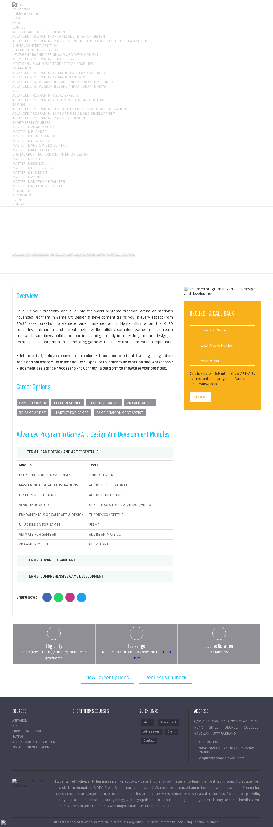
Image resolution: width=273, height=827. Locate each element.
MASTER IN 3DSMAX (28, 163)
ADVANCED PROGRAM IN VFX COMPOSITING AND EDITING (58, 100)
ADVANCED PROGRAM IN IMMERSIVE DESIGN (48, 118)
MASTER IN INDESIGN (29, 172)
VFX (15, 91)
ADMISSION (21, 195)
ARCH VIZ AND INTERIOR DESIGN (38, 32)
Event (172, 732)
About (147, 723)
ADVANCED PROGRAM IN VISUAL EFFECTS (45, 95)
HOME (17, 18)
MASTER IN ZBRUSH (28, 177)
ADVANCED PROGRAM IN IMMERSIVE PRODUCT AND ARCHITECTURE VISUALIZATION (79, 41)
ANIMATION (21, 68)
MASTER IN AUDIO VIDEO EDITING (39, 145)
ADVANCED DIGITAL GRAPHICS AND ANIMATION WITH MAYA (59, 86)
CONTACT (19, 204)
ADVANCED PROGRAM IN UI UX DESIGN (43, 59)
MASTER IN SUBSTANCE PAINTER (38, 181)
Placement (21, 190)
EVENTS (18, 199)
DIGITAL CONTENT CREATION (35, 45)
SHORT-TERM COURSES (31, 122)
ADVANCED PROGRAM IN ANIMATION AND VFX (48, 77)
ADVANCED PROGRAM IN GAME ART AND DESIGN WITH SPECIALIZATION (69, 109)
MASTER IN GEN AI (27, 159)
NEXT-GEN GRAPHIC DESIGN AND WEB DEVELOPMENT (55, 54)
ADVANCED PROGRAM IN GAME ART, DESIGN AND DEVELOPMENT (63, 113)
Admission (151, 732)
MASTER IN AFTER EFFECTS (34, 150)
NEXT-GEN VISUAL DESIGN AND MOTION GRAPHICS (52, 63)
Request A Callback (166, 678)
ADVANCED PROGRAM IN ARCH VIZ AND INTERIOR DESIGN (58, 36)
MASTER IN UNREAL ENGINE (34, 136)
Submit (200, 397)
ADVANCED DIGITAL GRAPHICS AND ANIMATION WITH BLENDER (62, 82)
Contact (149, 741)
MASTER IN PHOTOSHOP (31, 141)
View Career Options (107, 678)
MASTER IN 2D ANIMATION (33, 127)
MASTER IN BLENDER (29, 131)
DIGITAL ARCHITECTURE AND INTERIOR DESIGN (50, 154)
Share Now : (27, 597)
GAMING (18, 104)
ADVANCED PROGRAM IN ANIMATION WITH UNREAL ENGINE (59, 72)
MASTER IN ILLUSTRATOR (32, 168)
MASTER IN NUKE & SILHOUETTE (38, 186)
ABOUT (17, 23)
